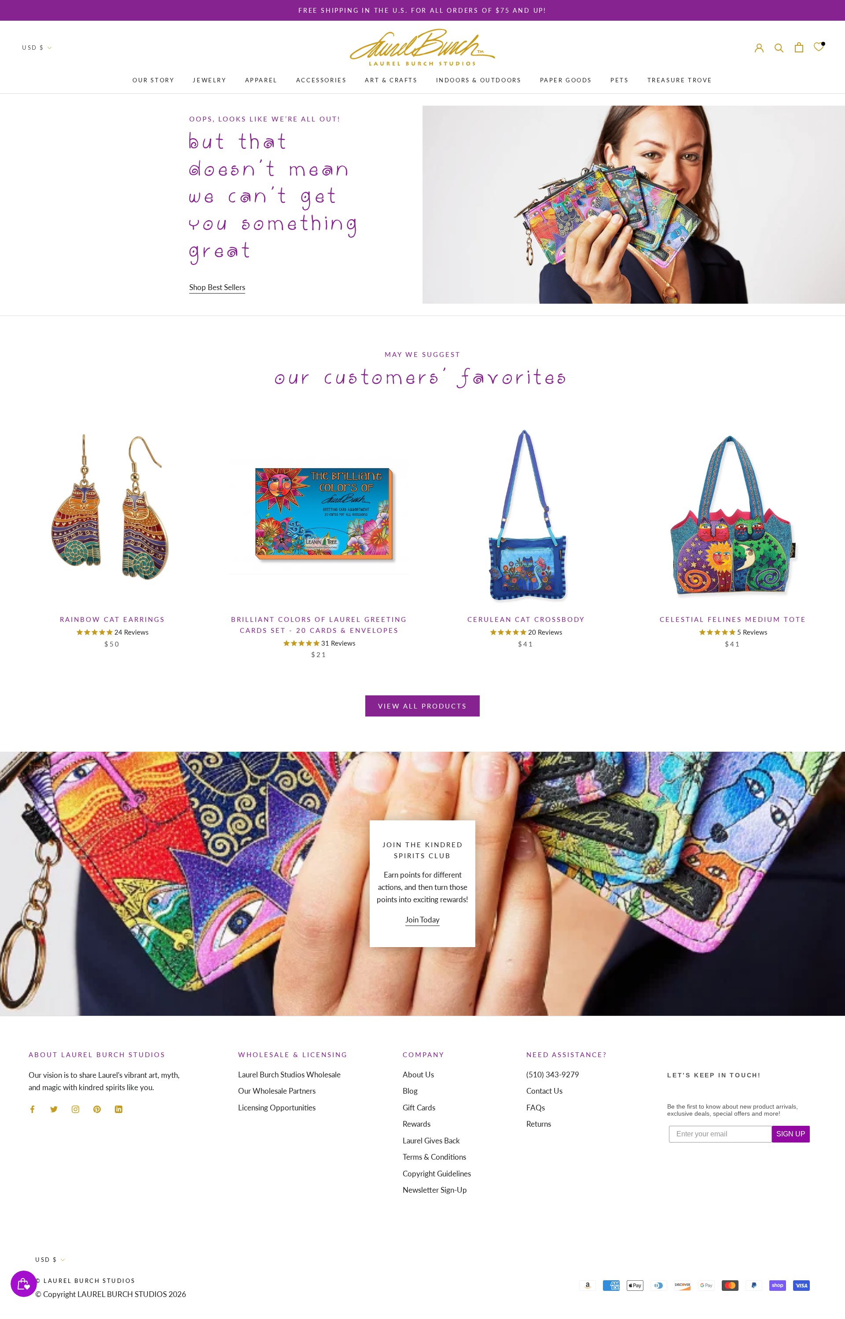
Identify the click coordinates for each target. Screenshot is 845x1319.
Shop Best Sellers (217, 287)
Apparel (261, 80)
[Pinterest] (97, 1108)
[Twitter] (54, 1108)
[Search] (779, 47)
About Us (418, 1074)
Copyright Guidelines (437, 1173)
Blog (410, 1090)
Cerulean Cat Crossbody (526, 619)
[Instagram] (75, 1108)
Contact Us (544, 1090)
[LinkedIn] (118, 1108)
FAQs (535, 1107)
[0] (818, 47)
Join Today (422, 919)
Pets (619, 80)
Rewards (416, 1123)
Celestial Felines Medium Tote (733, 619)
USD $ (33, 47)
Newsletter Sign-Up (435, 1189)
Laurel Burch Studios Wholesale (289, 1074)
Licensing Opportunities (277, 1107)
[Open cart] (799, 47)
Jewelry (209, 80)
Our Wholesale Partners (277, 1090)
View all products (422, 706)
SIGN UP (790, 1134)
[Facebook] (32, 1108)
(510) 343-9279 (552, 1074)
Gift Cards (419, 1107)
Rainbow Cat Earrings (112, 619)
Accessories (321, 80)
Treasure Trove (680, 80)
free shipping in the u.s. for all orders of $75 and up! (422, 10)
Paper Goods (566, 80)
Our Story (153, 80)
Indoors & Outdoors (479, 80)
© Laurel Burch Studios (85, 1280)
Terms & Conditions (434, 1156)
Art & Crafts (391, 80)
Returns (538, 1123)
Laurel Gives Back (431, 1140)
